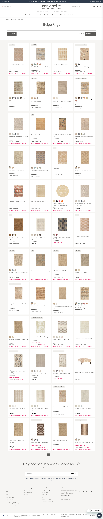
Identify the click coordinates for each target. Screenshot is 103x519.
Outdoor (54, 14)
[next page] (54, 454)
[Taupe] (79, 167)
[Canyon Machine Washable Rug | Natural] (18, 190)
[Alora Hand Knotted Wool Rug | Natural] (84, 326)
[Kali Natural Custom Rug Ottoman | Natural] (84, 359)
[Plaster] (62, 370)
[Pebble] (59, 370)
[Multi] (37, 64)
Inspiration (71, 14)
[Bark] (79, 98)
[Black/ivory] (15, 98)
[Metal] (57, 370)
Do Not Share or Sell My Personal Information (78, 514)
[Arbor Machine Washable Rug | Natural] (62, 53)
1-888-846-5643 (12, 501)
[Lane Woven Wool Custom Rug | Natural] (18, 395)
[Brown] (12, 235)
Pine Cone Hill (45, 492)
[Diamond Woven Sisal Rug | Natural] (62, 428)
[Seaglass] (37, 98)
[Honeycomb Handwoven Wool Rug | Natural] (18, 123)
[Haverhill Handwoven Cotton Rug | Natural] (62, 87)
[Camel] (21, 98)
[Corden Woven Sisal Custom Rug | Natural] (84, 156)
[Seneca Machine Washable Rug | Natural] (40, 156)
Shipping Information (28, 490)
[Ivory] (15, 270)
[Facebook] (91, 492)
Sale (77, 14)
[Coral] (76, 100)
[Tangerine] (62, 201)
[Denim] (12, 270)
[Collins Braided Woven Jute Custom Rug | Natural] (18, 428)
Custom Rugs (32, 14)
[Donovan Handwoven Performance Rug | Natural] (62, 292)
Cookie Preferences (65, 516)
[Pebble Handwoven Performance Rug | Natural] (84, 123)
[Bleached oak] (35, 98)
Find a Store (11, 497)
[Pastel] (40, 64)
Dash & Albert (45, 494)
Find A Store (6, 1)
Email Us (10, 493)
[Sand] (79, 270)
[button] (12, 34)
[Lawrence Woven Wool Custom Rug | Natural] (40, 395)
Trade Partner (39, 11)
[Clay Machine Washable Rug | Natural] (18, 156)
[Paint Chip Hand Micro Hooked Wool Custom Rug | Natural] (84, 292)
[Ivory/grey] (18, 134)
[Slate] (81, 406)
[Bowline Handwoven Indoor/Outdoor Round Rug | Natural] (62, 190)
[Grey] (10, 100)
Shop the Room (46, 11)
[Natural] (32, 64)
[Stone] (40, 168)
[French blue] (57, 98)
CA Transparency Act (62, 514)
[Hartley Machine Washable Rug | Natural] (40, 190)
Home (7, 19)
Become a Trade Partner (65, 495)
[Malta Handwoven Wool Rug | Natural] (18, 87)
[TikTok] (83, 492)
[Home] (51, 8)
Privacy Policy (53, 514)
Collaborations (63, 14)
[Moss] (59, 337)
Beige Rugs (20, 19)
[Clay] (84, 98)
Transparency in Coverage (47, 501)
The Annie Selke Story (47, 490)
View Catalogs (45, 497)
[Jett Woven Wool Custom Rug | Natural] (84, 395)
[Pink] (40, 371)
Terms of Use (45, 514)
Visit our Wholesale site (65, 499)
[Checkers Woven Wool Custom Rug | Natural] (40, 223)
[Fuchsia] (59, 201)
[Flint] (35, 235)
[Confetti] (87, 98)
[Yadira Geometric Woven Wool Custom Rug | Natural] (40, 359)
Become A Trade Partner (95, 1)
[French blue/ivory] (12, 134)
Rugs (26, 14)
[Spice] (57, 235)
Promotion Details (28, 492)
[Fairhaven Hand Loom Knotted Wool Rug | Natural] (62, 223)
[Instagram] (87, 492)
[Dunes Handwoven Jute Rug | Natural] (40, 292)
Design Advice (64, 11)
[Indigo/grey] (15, 134)
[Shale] (40, 235)
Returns (26, 494)
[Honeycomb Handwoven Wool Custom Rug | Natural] (84, 190)
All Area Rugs (13, 19)
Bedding (40, 14)
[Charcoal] (35, 439)
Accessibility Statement (47, 499)
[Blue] (35, 64)
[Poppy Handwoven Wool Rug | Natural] (62, 326)
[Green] (81, 134)
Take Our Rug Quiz (55, 11)
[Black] (79, 64)
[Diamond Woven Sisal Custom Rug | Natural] (18, 326)
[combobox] (90, 34)
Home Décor (47, 14)
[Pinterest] (79, 492)
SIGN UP (73, 473)
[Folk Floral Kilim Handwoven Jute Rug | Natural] (62, 123)
